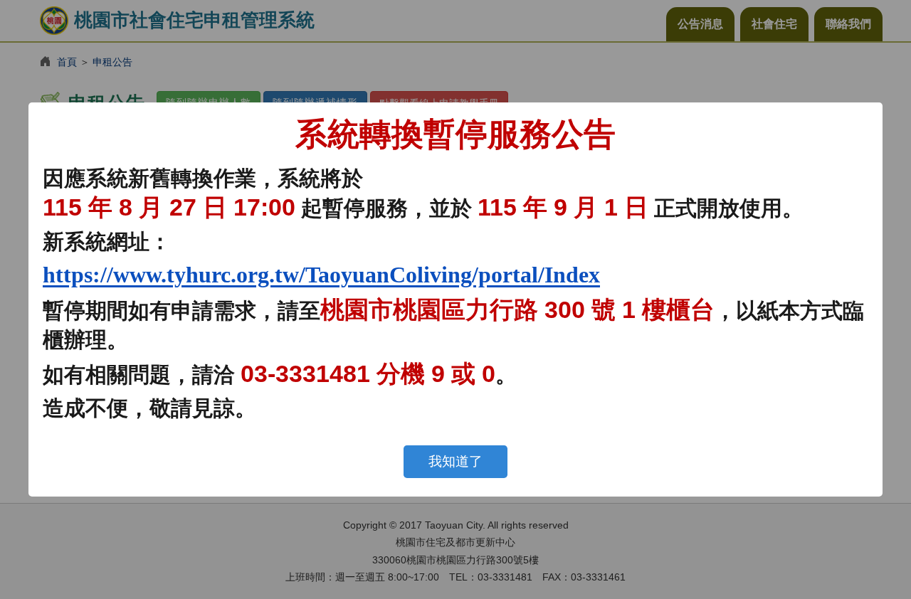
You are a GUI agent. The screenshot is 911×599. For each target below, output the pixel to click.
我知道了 (455, 461)
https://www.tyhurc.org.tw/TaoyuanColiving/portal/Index (321, 274)
